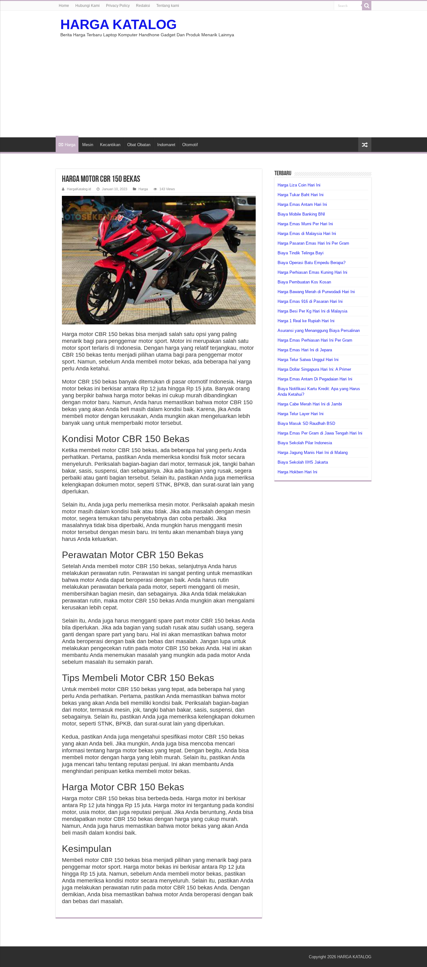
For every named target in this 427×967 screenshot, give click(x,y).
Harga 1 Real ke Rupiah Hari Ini (306, 320)
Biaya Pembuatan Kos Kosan (304, 282)
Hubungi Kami (87, 5)
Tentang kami (167, 5)
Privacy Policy (118, 5)
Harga (70, 144)
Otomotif (190, 144)
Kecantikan (110, 144)
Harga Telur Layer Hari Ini (301, 413)
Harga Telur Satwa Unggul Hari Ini (308, 359)
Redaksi (143, 5)
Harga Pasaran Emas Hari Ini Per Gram (313, 243)
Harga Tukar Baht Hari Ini (301, 194)
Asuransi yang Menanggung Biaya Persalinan (319, 330)
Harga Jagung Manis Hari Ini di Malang (313, 452)
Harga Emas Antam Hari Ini (302, 204)
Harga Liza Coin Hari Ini (299, 185)
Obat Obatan (138, 144)
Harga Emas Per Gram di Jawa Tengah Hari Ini (320, 433)
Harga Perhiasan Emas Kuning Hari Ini (312, 272)
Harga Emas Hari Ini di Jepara (305, 350)
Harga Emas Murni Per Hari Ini (305, 223)
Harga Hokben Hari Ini (297, 472)
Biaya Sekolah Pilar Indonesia (305, 442)
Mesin (87, 144)
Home (64, 5)
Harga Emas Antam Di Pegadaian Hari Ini (315, 379)
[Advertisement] (213, 84)
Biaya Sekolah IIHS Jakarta (303, 462)
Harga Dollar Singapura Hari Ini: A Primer (314, 369)
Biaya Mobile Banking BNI (301, 214)
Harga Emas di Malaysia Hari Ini (307, 233)
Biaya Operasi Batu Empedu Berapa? (311, 262)
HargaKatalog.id (79, 189)
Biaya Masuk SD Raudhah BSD (306, 423)
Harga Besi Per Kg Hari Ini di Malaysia (312, 311)
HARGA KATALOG (118, 24)
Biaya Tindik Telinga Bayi (301, 253)
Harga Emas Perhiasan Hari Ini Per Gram (315, 340)
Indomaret (166, 144)
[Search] (366, 5)
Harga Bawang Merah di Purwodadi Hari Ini (316, 291)
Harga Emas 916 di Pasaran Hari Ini (310, 301)
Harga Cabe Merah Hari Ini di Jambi (310, 404)
